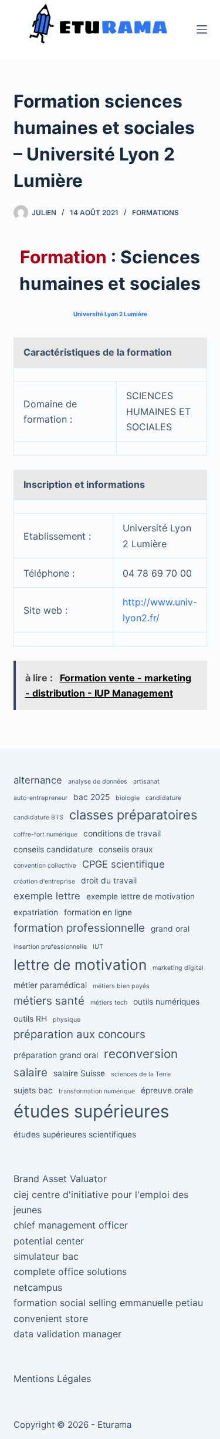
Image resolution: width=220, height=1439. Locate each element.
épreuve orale (167, 1090)
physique (66, 1019)
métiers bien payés (121, 986)
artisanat (146, 781)
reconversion (141, 1053)
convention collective (44, 865)
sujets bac (33, 1090)
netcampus (37, 1287)
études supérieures (91, 1111)
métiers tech (108, 1002)
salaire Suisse (79, 1073)
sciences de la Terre (141, 1074)
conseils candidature (53, 849)
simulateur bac (46, 1256)
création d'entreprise (44, 881)
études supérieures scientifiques (74, 1134)
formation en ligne (98, 912)
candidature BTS (38, 817)
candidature (163, 798)
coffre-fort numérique (45, 834)
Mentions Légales (52, 1378)
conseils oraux (126, 849)
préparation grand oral (55, 1055)
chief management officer (70, 1225)
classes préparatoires (133, 814)
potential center (48, 1241)
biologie (128, 798)
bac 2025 (91, 797)
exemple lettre (46, 896)
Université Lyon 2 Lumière (110, 313)
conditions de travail (122, 833)
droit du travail (109, 880)
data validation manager (67, 1334)
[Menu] (202, 29)
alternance (37, 780)
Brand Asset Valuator (60, 1178)
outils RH (30, 1018)
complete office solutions (70, 1271)
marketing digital (178, 968)
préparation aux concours (79, 1034)
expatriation (35, 912)
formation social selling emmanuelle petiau (108, 1303)
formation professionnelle (79, 928)
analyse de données (97, 781)
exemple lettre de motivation (140, 896)
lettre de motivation (80, 964)
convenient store (50, 1318)
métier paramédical (50, 985)
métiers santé (48, 1001)
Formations (155, 212)
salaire (30, 1072)
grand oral (170, 928)
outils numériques (166, 1001)
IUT (98, 947)
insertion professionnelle (50, 947)
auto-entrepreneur (40, 798)
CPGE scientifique (123, 864)
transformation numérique (97, 1091)
